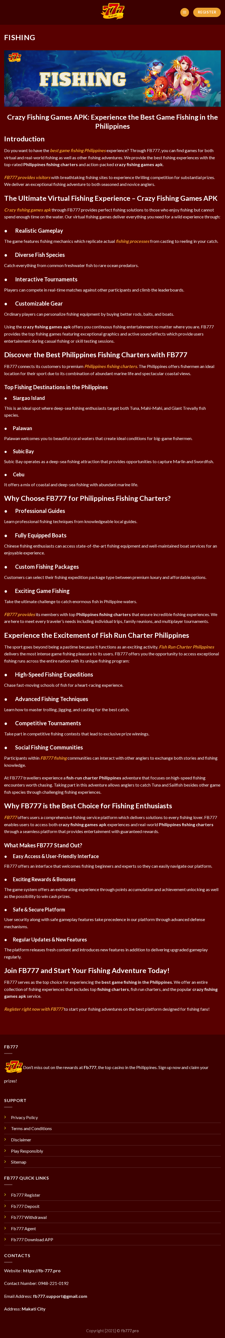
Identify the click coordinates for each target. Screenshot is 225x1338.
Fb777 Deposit (25, 1206)
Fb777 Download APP (32, 1239)
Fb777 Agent (23, 1228)
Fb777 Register (25, 1194)
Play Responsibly (27, 1150)
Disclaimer (21, 1139)
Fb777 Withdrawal (29, 1217)
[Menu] (184, 12)
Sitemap (18, 1161)
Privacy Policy (24, 1117)
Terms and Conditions (31, 1128)
